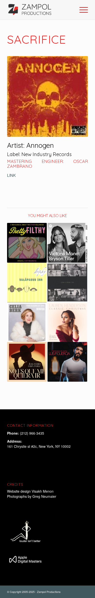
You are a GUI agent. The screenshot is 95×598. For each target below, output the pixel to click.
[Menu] (81, 10)
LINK (11, 175)
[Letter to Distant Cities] (67, 282)
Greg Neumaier (44, 496)
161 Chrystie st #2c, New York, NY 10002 (39, 446)
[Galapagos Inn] (27, 282)
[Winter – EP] (27, 322)
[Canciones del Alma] (67, 362)
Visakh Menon (43, 491)
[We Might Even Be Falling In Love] (67, 243)
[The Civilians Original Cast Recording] (27, 243)
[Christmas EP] (67, 322)
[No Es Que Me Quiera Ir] (27, 362)
